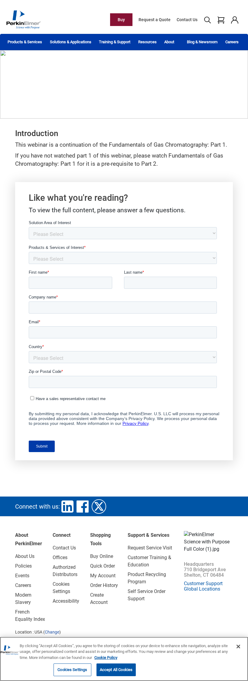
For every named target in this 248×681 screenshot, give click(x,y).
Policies (23, 566)
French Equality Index (30, 615)
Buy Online (101, 556)
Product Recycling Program (147, 578)
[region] (124, 659)
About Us (24, 556)
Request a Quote (155, 19)
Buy (121, 19)
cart (221, 19)
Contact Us (187, 19)
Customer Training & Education (149, 561)
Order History (104, 585)
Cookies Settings (72, 669)
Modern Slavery (23, 598)
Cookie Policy (105, 657)
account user (234, 19)
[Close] (238, 646)
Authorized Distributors (65, 570)
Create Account (99, 598)
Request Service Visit (150, 548)
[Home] (23, 19)
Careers (232, 42)
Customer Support (203, 583)
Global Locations (202, 589)
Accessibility (66, 601)
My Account (103, 575)
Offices (60, 557)
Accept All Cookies (116, 669)
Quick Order (102, 566)
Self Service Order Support (146, 594)
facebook (83, 506)
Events (22, 575)
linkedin (67, 506)
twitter (99, 506)
